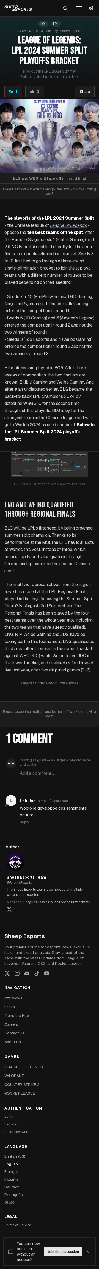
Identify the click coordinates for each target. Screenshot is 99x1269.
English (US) (14, 1156)
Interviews (13, 998)
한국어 (10, 1202)
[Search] (65, 8)
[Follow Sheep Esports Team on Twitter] (9, 909)
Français (12, 1171)
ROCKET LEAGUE (19, 1093)
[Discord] (27, 973)
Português (13, 1194)
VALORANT (14, 1075)
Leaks (9, 1006)
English (11, 1164)
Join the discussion (63, 1252)
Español (11, 1179)
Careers (11, 1024)
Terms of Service (17, 1225)
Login (8, 1116)
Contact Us (14, 1033)
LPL (56, 24)
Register (11, 1124)
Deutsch (12, 1187)
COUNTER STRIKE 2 (22, 1084)
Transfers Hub (16, 1015)
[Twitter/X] (7, 973)
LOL (43, 24)
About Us (12, 1041)
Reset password (17, 1132)
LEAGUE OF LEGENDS (23, 1067)
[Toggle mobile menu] (79, 8)
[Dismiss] (87, 1251)
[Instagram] (17, 973)
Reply (24, 822)
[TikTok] (37, 973)
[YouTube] (47, 973)
